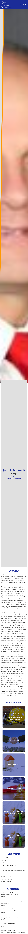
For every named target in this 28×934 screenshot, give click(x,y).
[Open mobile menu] (20, 4)
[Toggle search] (23, 4)
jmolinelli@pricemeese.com (14, 478)
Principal (14, 474)
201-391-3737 (14, 476)
